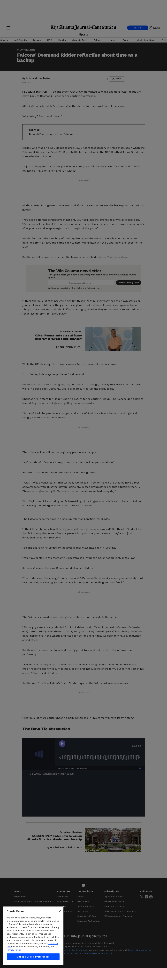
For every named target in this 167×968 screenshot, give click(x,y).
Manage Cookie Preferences (33, 957)
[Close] (59, 911)
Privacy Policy (14, 950)
